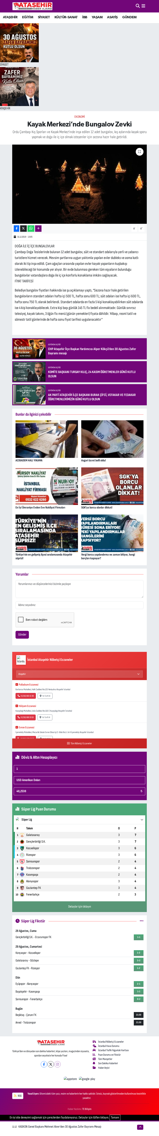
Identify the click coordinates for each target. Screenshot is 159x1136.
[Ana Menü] (143, 6)
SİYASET (44, 17)
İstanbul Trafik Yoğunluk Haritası (113, 1050)
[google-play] (87, 1079)
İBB (84, 17)
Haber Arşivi (104, 1067)
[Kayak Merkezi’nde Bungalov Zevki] (79, 184)
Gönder (22, 634)
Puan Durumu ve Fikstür (109, 1054)
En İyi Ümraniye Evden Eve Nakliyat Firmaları (40, 507)
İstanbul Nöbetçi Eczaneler (111, 1041)
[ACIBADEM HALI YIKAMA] (47, 439)
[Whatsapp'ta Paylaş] (31, 228)
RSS (19, 1095)
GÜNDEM (129, 17)
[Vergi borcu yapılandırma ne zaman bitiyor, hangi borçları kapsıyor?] (112, 533)
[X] (51, 1064)
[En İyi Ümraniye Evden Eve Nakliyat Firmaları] (47, 486)
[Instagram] (57, 1064)
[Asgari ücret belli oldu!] (112, 439)
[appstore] (70, 1079)
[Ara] (138, 6)
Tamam (115, 1117)
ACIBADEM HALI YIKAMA (29, 460)
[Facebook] (44, 1064)
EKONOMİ (79, 117)
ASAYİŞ (112, 17)
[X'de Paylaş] (23, 228)
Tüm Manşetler (105, 1059)
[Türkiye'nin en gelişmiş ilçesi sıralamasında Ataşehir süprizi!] (47, 533)
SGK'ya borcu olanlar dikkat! (96, 507)
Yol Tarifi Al (46, 695)
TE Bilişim (87, 1109)
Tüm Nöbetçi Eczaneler (81, 743)
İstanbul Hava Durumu (108, 1046)
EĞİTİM (27, 17)
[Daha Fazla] (38, 228)
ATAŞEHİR (10, 17)
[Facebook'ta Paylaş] (16, 228)
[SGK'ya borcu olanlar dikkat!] (112, 486)
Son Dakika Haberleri (108, 1063)
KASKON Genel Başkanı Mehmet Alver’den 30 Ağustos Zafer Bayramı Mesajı (59, 1127)
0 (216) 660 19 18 (27, 717)
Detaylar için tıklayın (79, 907)
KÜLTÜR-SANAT (66, 17)
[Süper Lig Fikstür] (141, 921)
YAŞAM (97, 17)
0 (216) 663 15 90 (27, 695)
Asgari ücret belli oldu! (93, 460)
